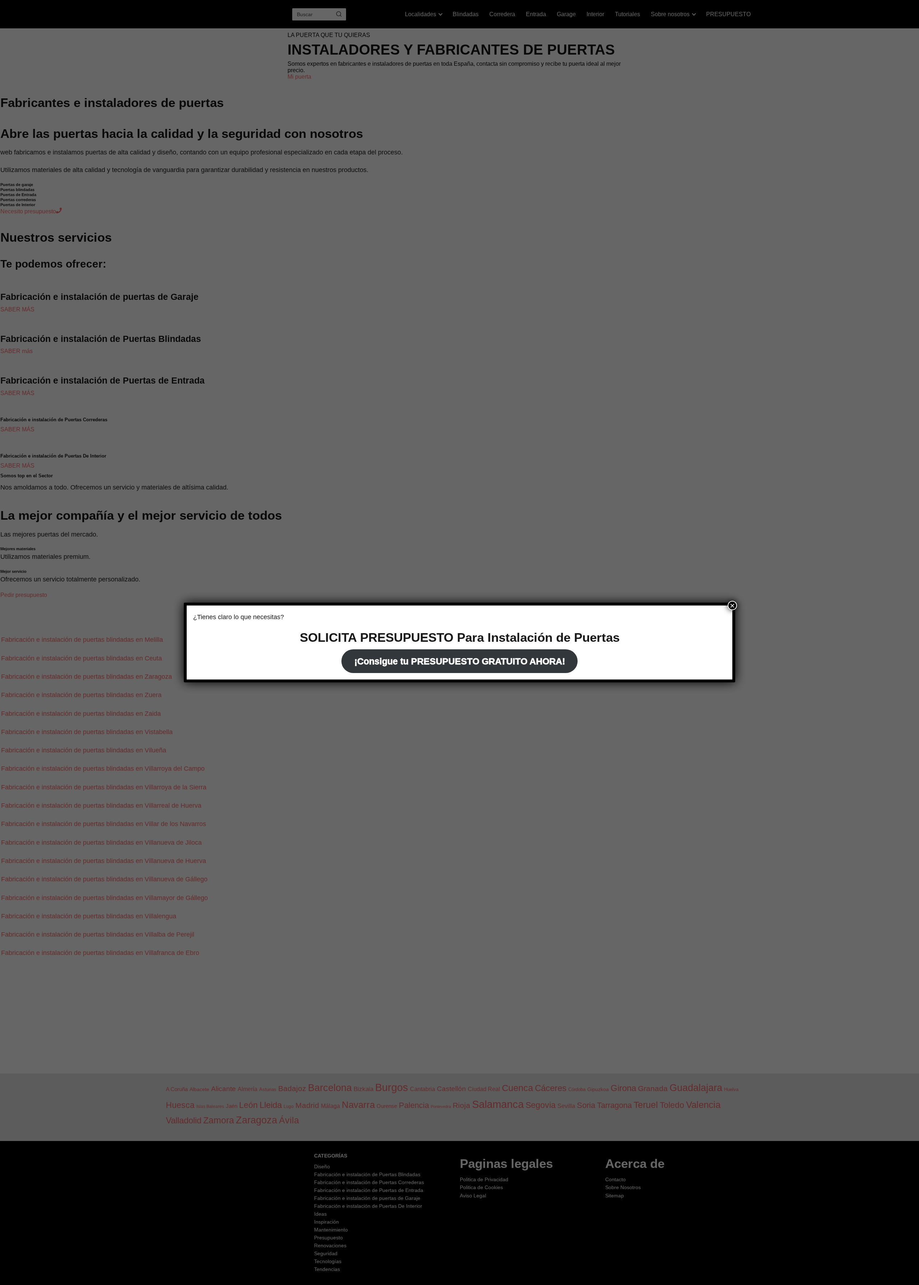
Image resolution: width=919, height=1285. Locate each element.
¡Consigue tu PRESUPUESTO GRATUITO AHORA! (459, 661)
